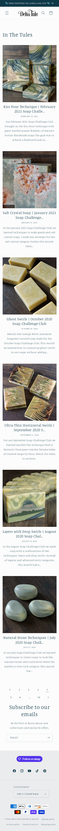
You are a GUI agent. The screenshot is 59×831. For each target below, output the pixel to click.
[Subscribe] (48, 738)
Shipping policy (48, 824)
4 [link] (47, 689)
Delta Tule (15, 819)
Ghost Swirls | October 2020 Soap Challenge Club (29, 321)
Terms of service (30, 824)
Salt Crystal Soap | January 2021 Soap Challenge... (29, 214)
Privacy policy (13, 824)
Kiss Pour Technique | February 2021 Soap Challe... (29, 108)
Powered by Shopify (30, 819)
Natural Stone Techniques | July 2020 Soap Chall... (29, 639)
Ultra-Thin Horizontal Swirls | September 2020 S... (29, 427)
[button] (7, 13)
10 (39, 697)
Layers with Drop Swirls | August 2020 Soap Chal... (29, 533)
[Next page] (48, 697)
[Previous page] (10, 689)
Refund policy (48, 819)
